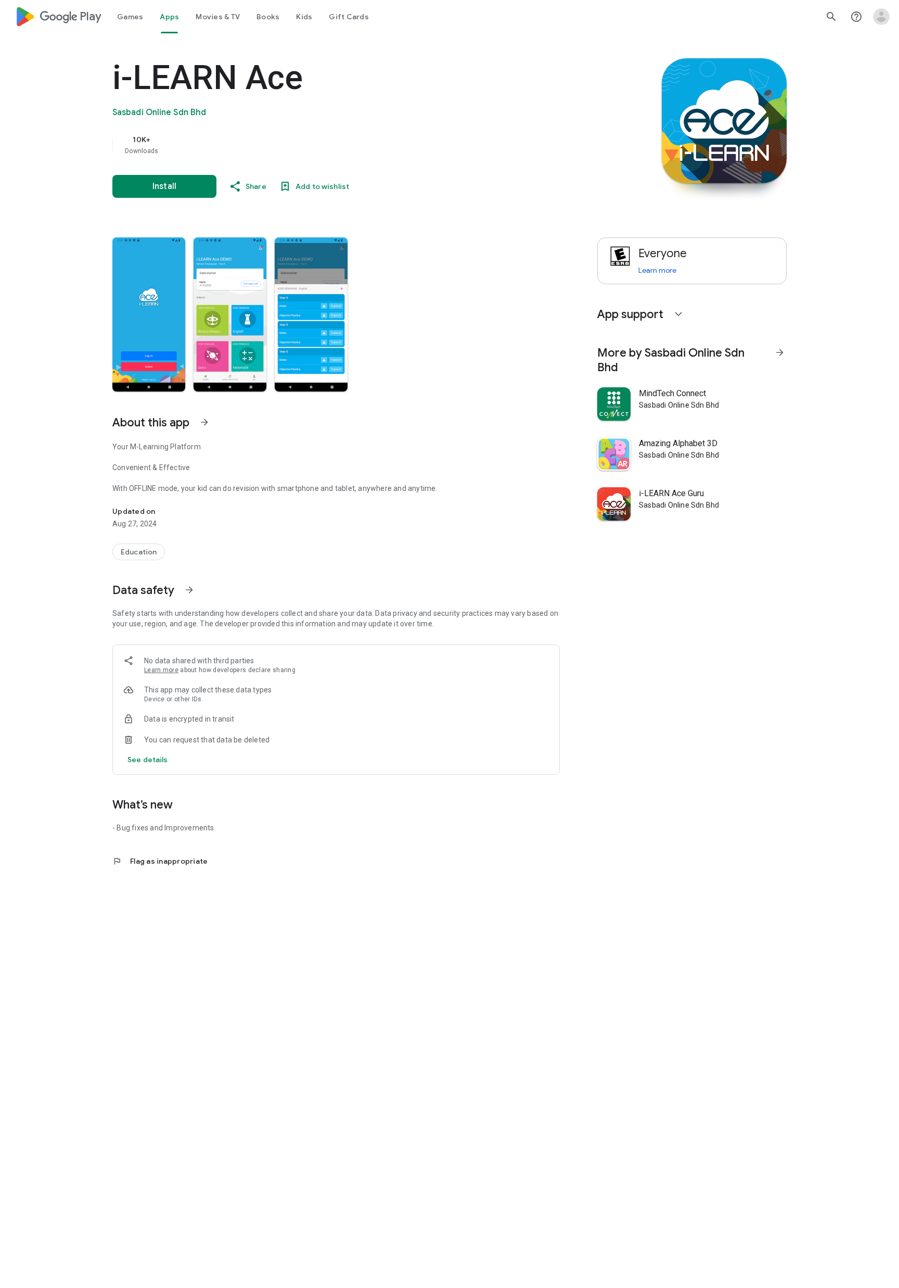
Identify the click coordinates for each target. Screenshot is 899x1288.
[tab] (130, 16)
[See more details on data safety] (147, 759)
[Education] (138, 552)
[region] (320, 144)
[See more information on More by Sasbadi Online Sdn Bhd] (779, 352)
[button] (148, 314)
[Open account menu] (881, 16)
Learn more (161, 670)
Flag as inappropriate (160, 861)
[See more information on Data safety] (189, 589)
